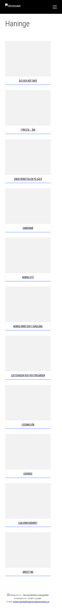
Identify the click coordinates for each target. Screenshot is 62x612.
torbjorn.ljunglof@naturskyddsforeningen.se (31, 602)
